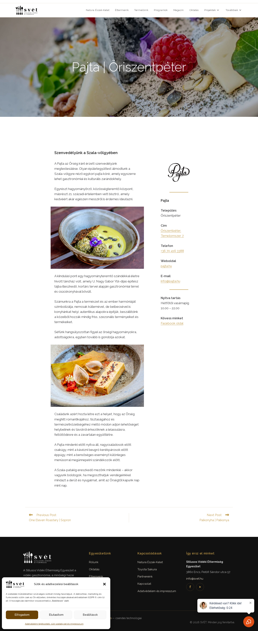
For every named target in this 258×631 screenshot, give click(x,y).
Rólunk (93, 562)
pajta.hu (166, 266)
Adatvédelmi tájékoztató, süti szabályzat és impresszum (54, 623)
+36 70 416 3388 (172, 251)
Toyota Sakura (147, 569)
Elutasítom (56, 614)
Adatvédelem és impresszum (156, 591)
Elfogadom (22, 614)
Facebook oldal (172, 323)
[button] (104, 584)
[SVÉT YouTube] (200, 587)
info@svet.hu (194, 578)
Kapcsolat (144, 583)
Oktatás (94, 569)
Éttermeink (96, 576)
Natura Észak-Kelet (150, 562)
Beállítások (90, 614)
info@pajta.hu (170, 281)
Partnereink (145, 576)
